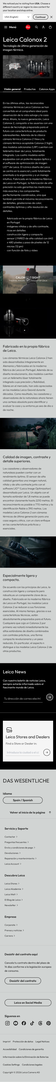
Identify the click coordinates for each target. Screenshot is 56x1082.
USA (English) (11, 16)
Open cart (50, 27)
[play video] (28, 280)
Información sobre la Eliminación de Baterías (26, 1056)
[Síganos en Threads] (40, 1023)
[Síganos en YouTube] (16, 1023)
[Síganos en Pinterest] (48, 1023)
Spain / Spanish (23, 800)
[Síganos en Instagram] (7, 1023)
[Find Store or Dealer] (46, 752)
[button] (50, 812)
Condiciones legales (32, 1064)
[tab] (26, 300)
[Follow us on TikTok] (32, 1023)
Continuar (40, 17)
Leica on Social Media (28, 1002)
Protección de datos (23, 1041)
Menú (12, 27)
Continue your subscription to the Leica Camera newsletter (49, 697)
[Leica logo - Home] (28, 27)
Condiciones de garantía (31, 1049)
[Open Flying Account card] (43, 27)
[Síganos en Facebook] (24, 1023)
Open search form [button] (36, 27)
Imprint (6, 1041)
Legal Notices (42, 1041)
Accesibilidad (10, 1049)
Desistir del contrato (22, 981)
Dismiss (51, 17)
